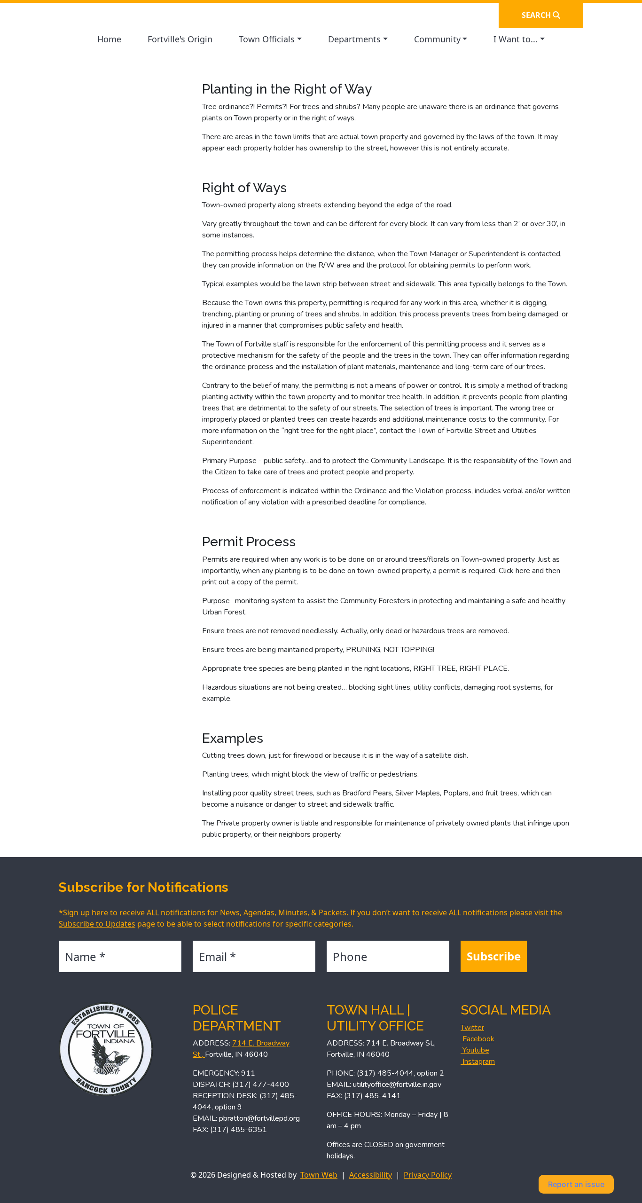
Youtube (475, 1050)
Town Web (318, 1175)
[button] (270, 39)
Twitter (472, 1027)
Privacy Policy (428, 1175)
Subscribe (494, 956)
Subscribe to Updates (97, 924)
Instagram (478, 1061)
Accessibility (370, 1175)
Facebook (477, 1039)
